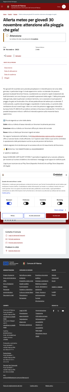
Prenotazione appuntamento (23, 314)
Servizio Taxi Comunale (10, 365)
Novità (10, 14)
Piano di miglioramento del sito (12, 386)
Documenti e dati (8, 295)
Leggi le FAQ (23, 310)
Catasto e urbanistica (25, 289)
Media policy (49, 386)
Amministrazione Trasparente (41, 311)
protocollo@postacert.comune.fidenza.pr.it (16, 377)
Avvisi (53, 281)
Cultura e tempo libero (26, 292)
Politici (5, 287)
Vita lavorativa (39, 301)
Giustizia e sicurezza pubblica (41, 276)
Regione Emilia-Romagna (10, 2)
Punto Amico (7, 353)
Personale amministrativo (8, 290)
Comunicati (55, 278)
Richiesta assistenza (25, 325)
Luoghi (54, 292)
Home (4, 14)
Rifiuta (13, 216)
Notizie (15, 14)
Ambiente (22, 278)
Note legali (39, 330)
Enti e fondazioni (8, 284)
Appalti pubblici (24, 284)
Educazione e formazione (23, 296)
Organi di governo (8, 275)
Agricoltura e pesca (25, 275)
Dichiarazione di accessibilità (40, 320)
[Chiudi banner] (66, 175)
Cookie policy (6, 193)
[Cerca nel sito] (64, 7)
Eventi (54, 295)
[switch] (26, 203)
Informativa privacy (41, 316)
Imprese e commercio (41, 281)
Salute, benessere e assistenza (41, 288)
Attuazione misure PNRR (41, 334)
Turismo (37, 298)
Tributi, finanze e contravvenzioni (40, 293)
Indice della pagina (10, 62)
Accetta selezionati (34, 216)
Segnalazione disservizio (23, 320)
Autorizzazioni (23, 287)
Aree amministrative (9, 278)
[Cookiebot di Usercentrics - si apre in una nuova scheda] (54, 175)
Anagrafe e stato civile (26, 281)
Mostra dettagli (59, 210)
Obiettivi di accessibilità (39, 326)
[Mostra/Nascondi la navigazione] (2, 6)
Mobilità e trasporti (41, 284)
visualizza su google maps (9, 318)
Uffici (4, 281)
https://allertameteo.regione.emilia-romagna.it (47, 136)
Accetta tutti (56, 216)
